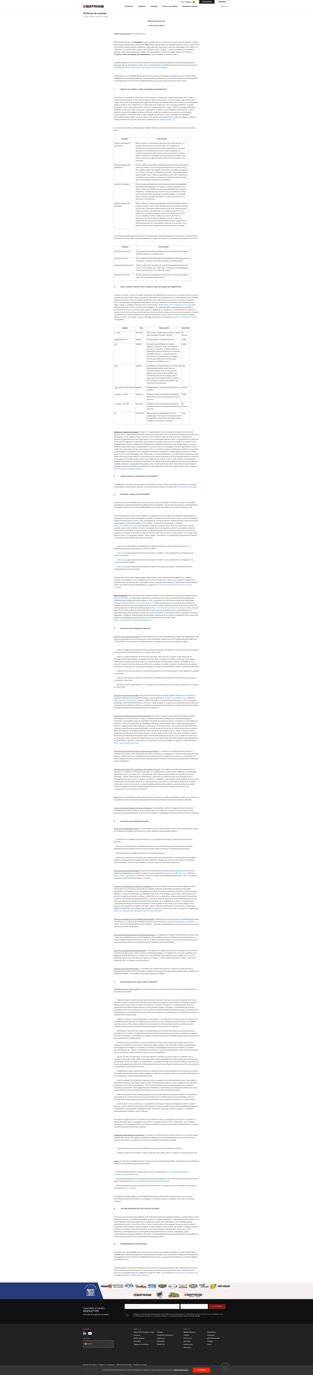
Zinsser (186, 1335)
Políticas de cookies (140, 1365)
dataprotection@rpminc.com (175, 698)
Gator (209, 1344)
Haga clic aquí (122, 546)
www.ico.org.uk (129, 1188)
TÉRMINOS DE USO (124, 68)
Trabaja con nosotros (141, 1344)
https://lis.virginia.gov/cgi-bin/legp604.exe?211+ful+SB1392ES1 (138, 911)
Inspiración (161, 1338)
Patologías (161, 1341)
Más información (181, 1370)
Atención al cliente (189, 6)
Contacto (136, 1335)
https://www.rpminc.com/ (184, 317)
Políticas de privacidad (124, 1365)
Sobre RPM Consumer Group (143, 1332)
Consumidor (207, 2)
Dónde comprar (139, 1338)
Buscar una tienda (169, 6)
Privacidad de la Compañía (186, 487)
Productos (161, 1344)
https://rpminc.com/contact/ (125, 700)
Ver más (197, 1316)
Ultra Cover (188, 1338)
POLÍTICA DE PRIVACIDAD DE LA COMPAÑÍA (151, 68)
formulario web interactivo (139, 1275)
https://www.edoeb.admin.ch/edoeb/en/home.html (149, 1181)
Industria (222, 2)
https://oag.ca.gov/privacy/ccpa (126, 743)
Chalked (210, 1341)
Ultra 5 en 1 (187, 1348)
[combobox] (194, 1306)
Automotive (188, 1344)
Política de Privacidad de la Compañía (177, 305)
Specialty (187, 1341)
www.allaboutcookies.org (164, 120)
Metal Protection (213, 1338)
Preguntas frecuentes (165, 1335)
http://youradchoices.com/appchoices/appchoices (133, 620)
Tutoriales (137, 1341)
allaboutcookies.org (123, 598)
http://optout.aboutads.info (142, 603)
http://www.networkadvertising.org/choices (168, 608)
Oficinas (160, 1332)
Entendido (201, 1370)
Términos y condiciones (107, 1365)
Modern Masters (190, 1332)
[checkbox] (127, 1315)
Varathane (211, 1335)
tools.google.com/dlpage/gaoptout (129, 469)
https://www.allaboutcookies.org (126, 526)
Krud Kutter (211, 1332)
